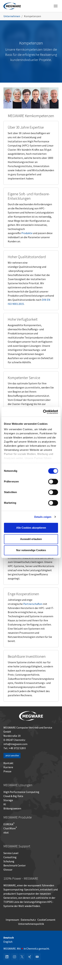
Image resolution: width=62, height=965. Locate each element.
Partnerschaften (32, 604)
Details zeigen (42, 516)
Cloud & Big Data (13, 796)
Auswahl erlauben (31, 539)
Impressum (12, 919)
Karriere (8, 767)
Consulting (10, 857)
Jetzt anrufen (12, 755)
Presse (7, 771)
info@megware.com (15, 744)
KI (4, 804)
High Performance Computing (21, 792)
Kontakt (8, 763)
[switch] (53, 481)
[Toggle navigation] (56, 6)
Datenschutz (28, 919)
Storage (8, 800)
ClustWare (10, 828)
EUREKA (8, 824)
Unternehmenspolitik (31, 924)
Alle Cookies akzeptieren (31, 527)
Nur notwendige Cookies (31, 550)
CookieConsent (46, 919)
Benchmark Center (14, 865)
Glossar (7, 869)
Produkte (26, 233)
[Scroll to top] (54, 957)
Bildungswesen (12, 808)
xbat (6, 832)
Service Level (10, 853)
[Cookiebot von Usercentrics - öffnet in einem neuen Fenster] (43, 412)
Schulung (8, 861)
